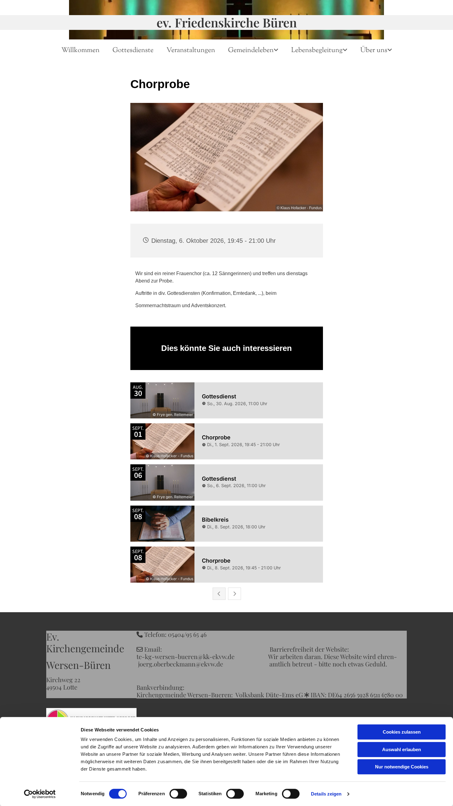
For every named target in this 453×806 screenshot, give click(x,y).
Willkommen (80, 50)
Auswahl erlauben (401, 749)
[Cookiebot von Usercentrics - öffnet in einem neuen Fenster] (40, 794)
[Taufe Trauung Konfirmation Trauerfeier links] (345, 50)
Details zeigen (326, 793)
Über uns (373, 50)
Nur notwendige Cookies (401, 766)
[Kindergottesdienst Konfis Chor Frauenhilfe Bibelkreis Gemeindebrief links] (276, 50)
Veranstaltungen (190, 50)
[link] (253, 50)
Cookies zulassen (402, 732)
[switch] (178, 794)
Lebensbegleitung (317, 50)
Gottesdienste (132, 50)
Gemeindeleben (251, 50)
